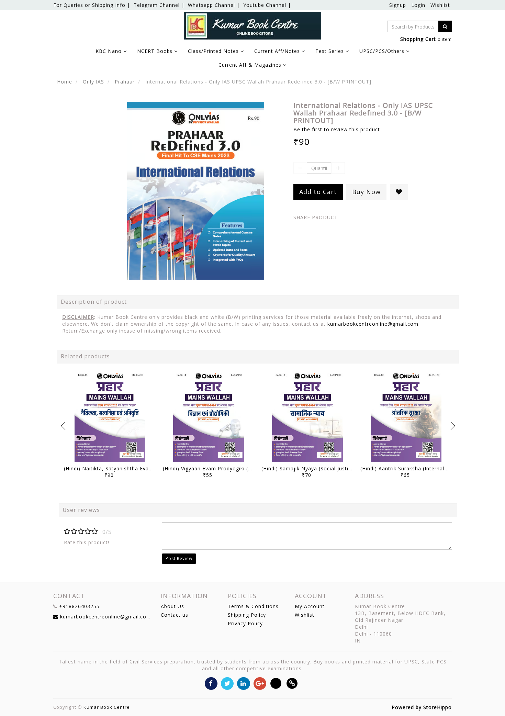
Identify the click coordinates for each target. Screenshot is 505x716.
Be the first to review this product (336, 129)
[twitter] (227, 683)
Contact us (174, 615)
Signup (397, 5)
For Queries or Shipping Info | (91, 5)
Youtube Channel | (267, 5)
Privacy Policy (245, 623)
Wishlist (440, 5)
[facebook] (211, 683)
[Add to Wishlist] (399, 192)
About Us (172, 606)
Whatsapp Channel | (214, 5)
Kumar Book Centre (106, 707)
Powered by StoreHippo (422, 707)
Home (64, 81)
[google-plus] (260, 683)
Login (418, 5)
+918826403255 (79, 606)
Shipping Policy (247, 615)
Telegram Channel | (159, 5)
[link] (292, 683)
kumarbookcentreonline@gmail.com (372, 324)
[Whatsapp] (276, 683)
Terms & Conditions (253, 606)
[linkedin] (243, 683)
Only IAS (93, 81)
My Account (310, 606)
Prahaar (125, 81)
